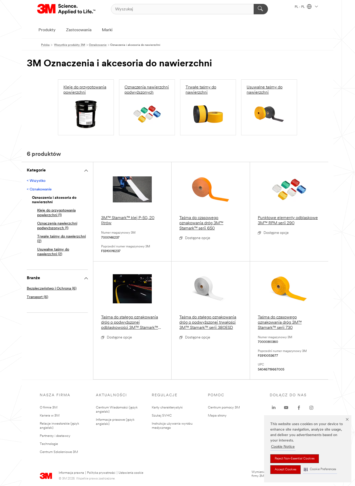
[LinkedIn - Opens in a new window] (274, 408)
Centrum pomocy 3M (224, 407)
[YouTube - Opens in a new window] (286, 408)
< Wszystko (36, 181)
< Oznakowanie (39, 189)
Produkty (47, 30)
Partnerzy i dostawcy (55, 436)
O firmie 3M (48, 407)
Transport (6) (37, 297)
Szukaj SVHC (162, 415)
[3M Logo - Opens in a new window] (66, 9)
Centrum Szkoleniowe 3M (59, 452)
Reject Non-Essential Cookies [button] (294, 458)
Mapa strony (217, 415)
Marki (107, 30)
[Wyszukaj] (261, 9)
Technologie (49, 444)
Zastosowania (78, 30)
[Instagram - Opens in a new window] (311, 408)
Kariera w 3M (50, 415)
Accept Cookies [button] (285, 469)
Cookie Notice (283, 447)
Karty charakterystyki (167, 407)
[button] (320, 469)
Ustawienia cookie (131, 473)
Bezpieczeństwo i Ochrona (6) (51, 289)
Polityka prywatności (101, 473)
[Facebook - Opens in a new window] (299, 408)
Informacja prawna (71, 473)
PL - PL (300, 7)
